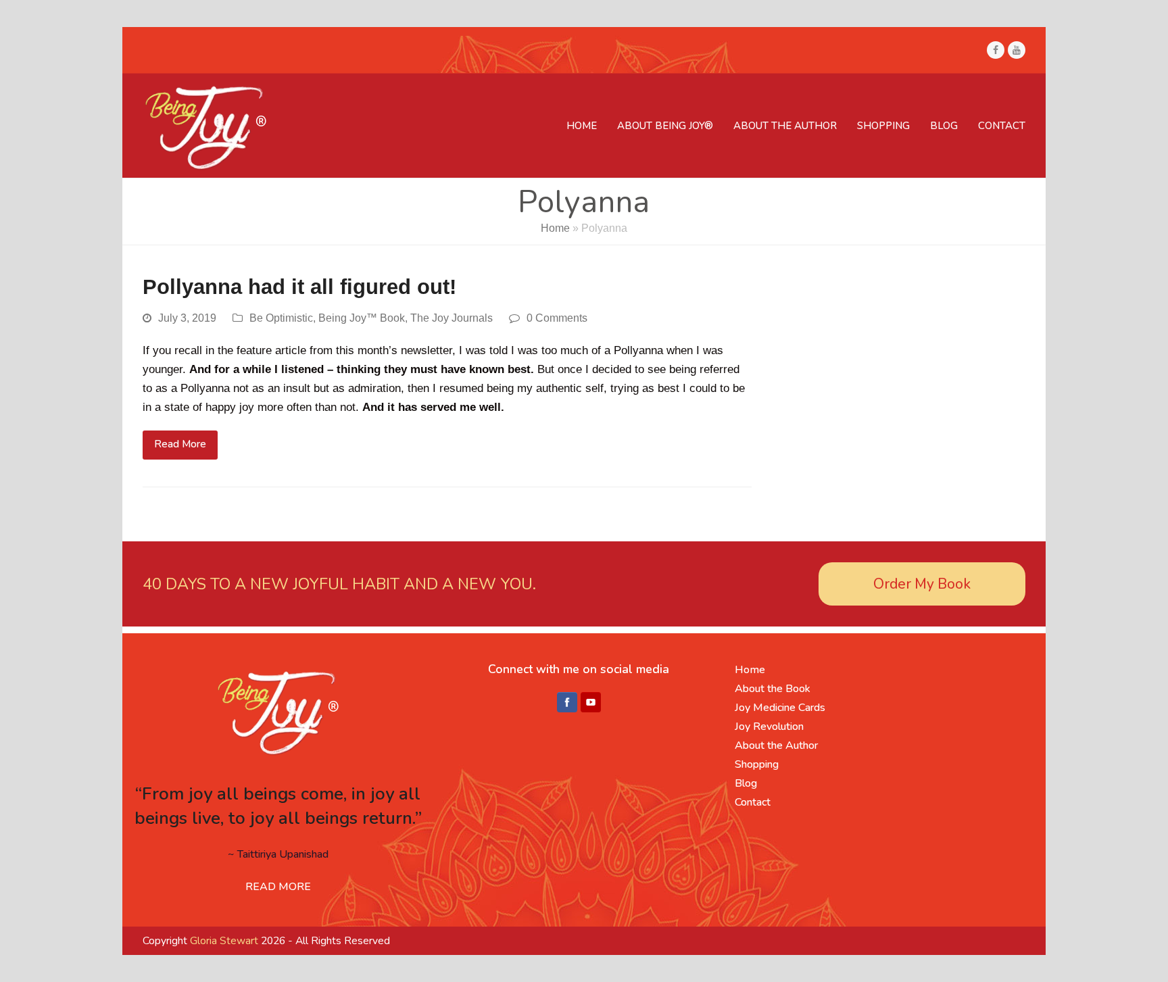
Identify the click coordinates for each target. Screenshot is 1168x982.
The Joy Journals (451, 318)
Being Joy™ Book (361, 318)
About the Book (772, 688)
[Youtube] (591, 702)
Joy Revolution (769, 726)
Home (555, 228)
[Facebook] (567, 702)
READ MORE (278, 886)
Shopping (757, 764)
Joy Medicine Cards (780, 707)
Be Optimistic (281, 318)
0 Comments (557, 318)
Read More (180, 444)
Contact (753, 802)
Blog (746, 783)
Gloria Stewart (224, 940)
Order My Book (922, 583)
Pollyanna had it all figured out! (299, 287)
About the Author (776, 745)
